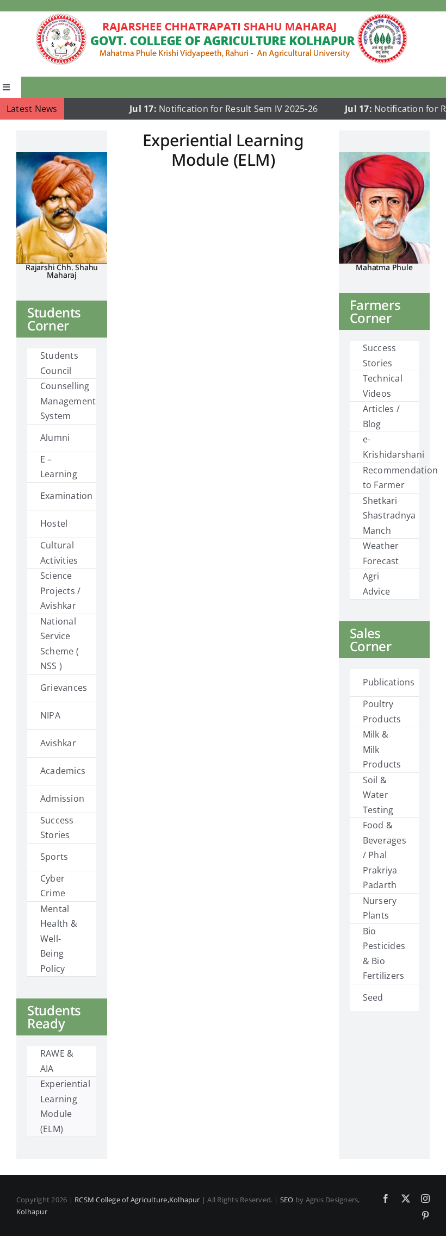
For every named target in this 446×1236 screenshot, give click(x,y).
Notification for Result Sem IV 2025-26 (206, 109)
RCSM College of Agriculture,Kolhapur (137, 1199)
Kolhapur (31, 1211)
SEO (287, 1199)
